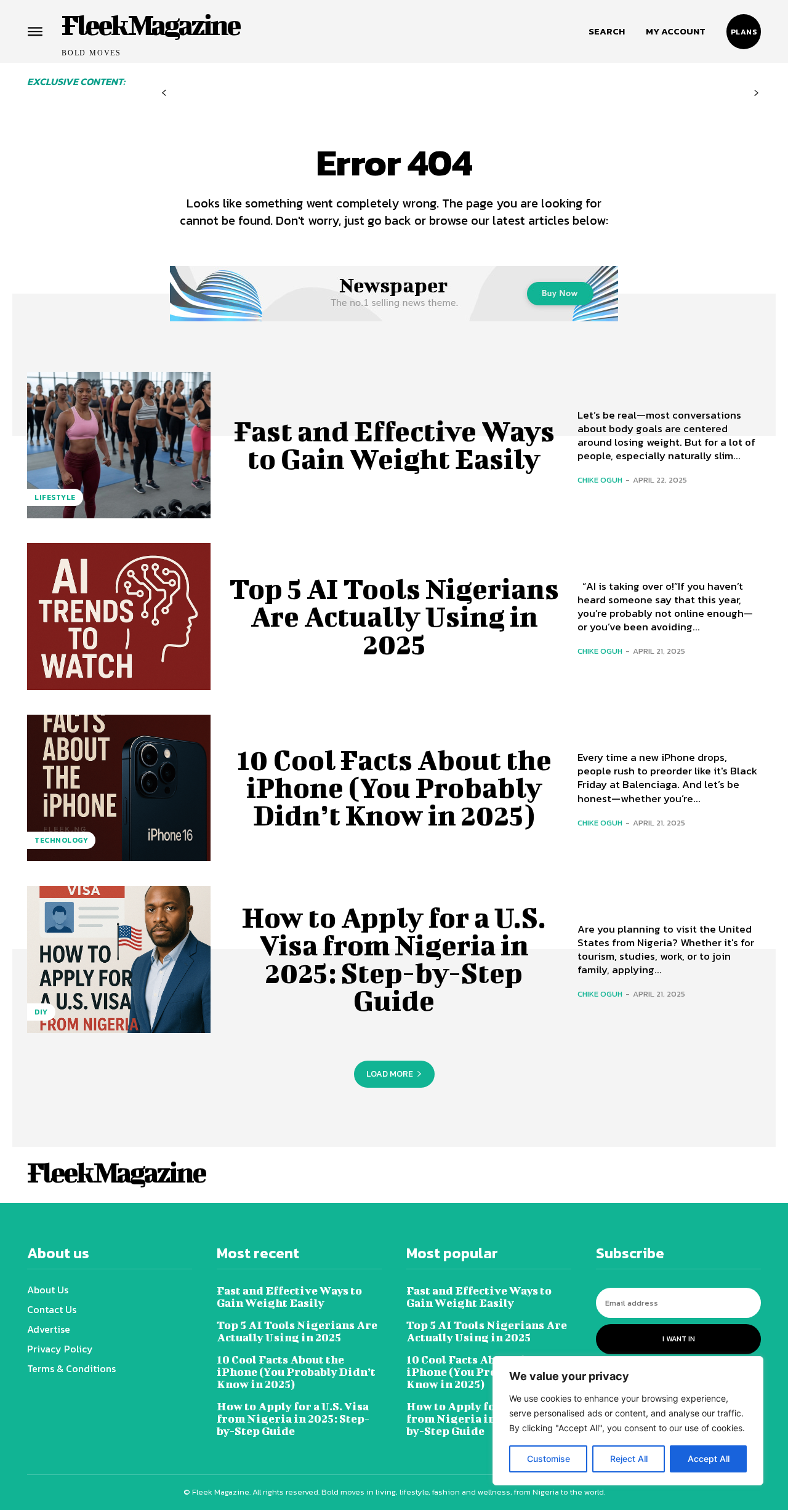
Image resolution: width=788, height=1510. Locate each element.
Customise (548, 1458)
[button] (607, 31)
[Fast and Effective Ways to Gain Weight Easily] (119, 445)
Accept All (709, 1458)
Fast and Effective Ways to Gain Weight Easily (394, 445)
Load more (389, 1073)
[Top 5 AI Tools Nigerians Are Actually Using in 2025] (119, 616)
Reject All (629, 1458)
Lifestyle (55, 497)
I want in (678, 1338)
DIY (41, 1012)
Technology (61, 840)
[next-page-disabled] (756, 93)
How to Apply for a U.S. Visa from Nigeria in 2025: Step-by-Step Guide (394, 958)
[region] (627, 1420)
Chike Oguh (599, 480)
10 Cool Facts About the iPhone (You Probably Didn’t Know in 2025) (394, 787)
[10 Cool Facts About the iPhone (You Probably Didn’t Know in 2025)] (119, 788)
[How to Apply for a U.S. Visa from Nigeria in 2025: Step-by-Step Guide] (119, 959)
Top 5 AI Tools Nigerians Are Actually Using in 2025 (394, 616)
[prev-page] (164, 93)
